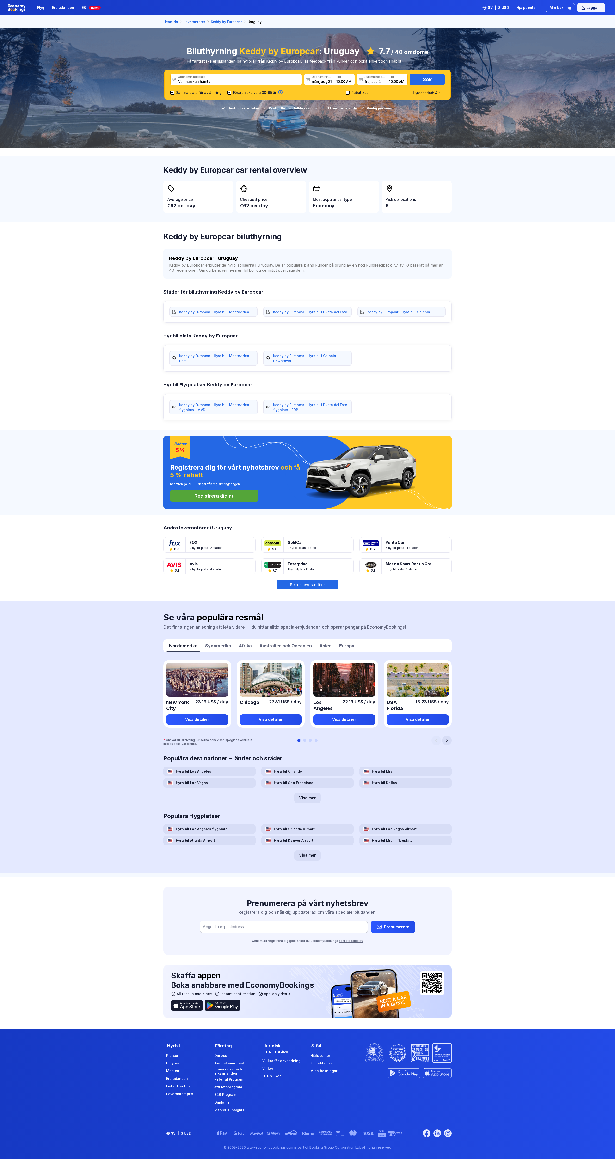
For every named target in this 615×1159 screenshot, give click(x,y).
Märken (172, 1071)
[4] (316, 740)
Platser (172, 1055)
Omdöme (221, 1102)
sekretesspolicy (351, 941)
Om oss (220, 1055)
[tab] (183, 646)
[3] (310, 740)
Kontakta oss (321, 1063)
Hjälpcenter (527, 8)
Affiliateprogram (228, 1087)
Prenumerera (396, 927)
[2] (305, 740)
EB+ (90, 8)
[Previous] (436, 740)
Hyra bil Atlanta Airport (195, 840)
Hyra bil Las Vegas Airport (394, 829)
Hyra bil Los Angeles (193, 771)
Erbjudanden (63, 8)
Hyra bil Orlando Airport (294, 829)
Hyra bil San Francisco (293, 783)
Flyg (40, 8)
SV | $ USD (498, 8)
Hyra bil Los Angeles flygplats (201, 829)
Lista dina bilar (179, 1086)
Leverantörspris (179, 1094)
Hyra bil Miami (384, 771)
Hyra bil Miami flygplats (392, 840)
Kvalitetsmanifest (229, 1063)
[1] (299, 740)
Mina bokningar (323, 1071)
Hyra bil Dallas (384, 783)
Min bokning (560, 8)
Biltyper (172, 1063)
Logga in (594, 8)
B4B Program (225, 1095)
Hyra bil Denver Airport (293, 840)
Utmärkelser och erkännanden (228, 1071)
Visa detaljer (197, 719)
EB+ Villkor (271, 1076)
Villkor (267, 1068)
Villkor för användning (281, 1061)
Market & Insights (229, 1110)
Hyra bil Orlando (288, 771)
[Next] (447, 740)
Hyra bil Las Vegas (192, 783)
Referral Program (228, 1079)
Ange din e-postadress (223, 927)
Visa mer (307, 797)
